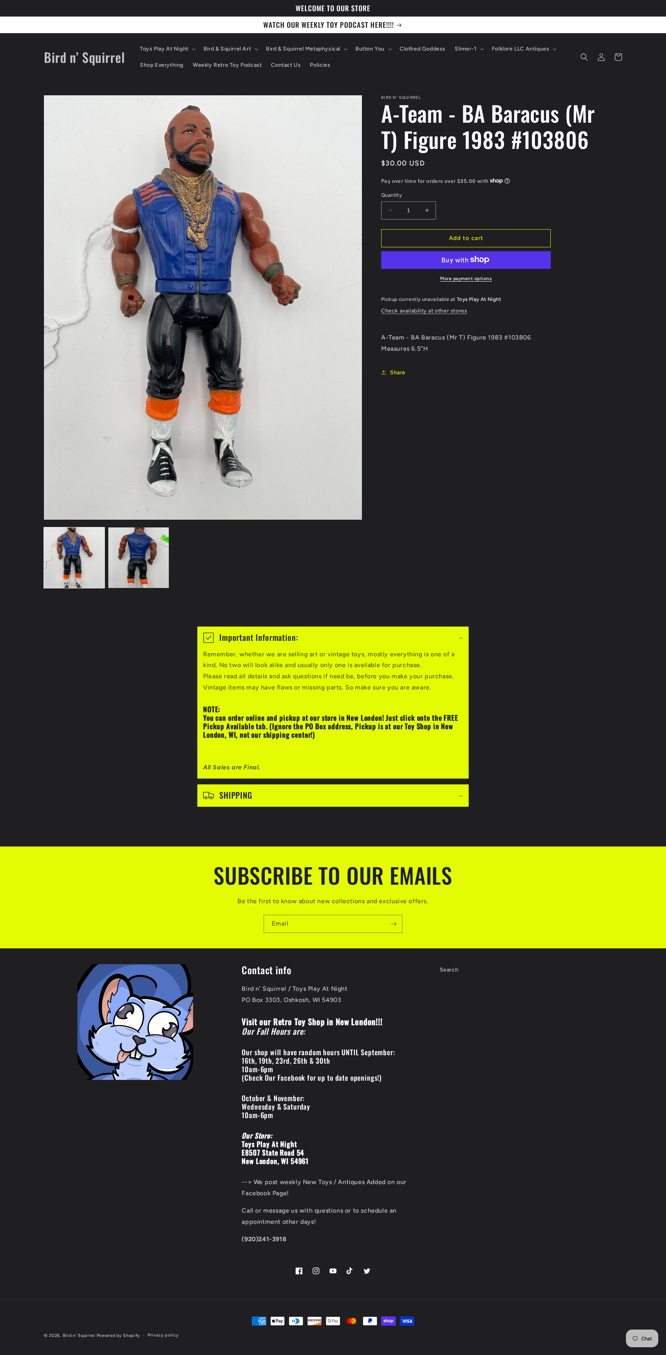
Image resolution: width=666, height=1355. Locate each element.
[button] (167, 49)
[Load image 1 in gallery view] (74, 557)
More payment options (466, 278)
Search (449, 969)
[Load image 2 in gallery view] (138, 557)
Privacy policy (163, 1335)
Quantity (391, 195)
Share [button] (397, 372)
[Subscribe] (393, 924)
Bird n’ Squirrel (80, 1335)
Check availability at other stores (424, 310)
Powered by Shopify (118, 1335)
